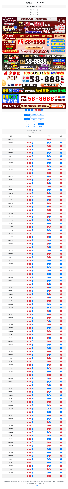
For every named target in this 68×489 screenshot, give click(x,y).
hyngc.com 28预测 (33, 485)
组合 (27, 119)
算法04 (27, 126)
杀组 (34, 119)
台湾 (41, 114)
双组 (34, 121)
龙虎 (41, 121)
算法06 (40, 126)
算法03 (40, 124)
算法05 (34, 126)
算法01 (27, 124)
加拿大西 (34, 114)
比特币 (27, 117)
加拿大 (27, 114)
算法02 (34, 124)
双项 (41, 119)
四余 (27, 121)
